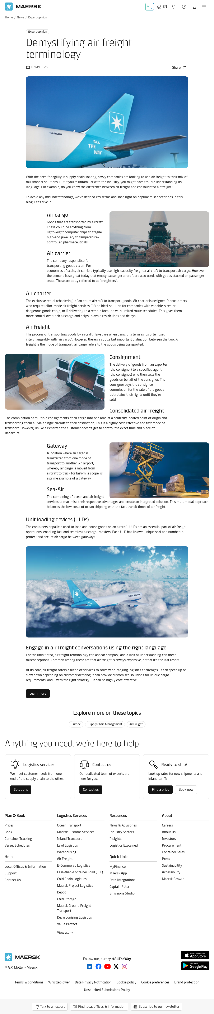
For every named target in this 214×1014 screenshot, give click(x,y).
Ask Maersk (149, 7)
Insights (115, 839)
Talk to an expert (52, 1007)
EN (165, 7)
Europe (76, 724)
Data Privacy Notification (93, 982)
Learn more (37, 693)
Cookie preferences (155, 982)
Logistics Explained (124, 845)
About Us (169, 832)
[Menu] (204, 6)
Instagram (124, 966)
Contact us (91, 790)
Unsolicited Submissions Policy (107, 990)
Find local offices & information (101, 1007)
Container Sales (173, 852)
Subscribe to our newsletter (159, 1007)
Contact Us (13, 880)
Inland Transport (69, 839)
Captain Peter (119, 887)
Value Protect (67, 924)
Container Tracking (18, 839)
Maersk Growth (173, 879)
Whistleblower (59, 982)
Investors (169, 839)
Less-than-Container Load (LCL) (80, 872)
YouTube (107, 966)
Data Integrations (122, 880)
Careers (167, 825)
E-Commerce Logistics (73, 865)
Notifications (174, 4)
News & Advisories (123, 825)
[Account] (194, 6)
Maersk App (118, 873)
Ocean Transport (69, 825)
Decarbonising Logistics (74, 917)
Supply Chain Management (105, 724)
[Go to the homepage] (22, 960)
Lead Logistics (67, 845)
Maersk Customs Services (75, 832)
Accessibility (171, 872)
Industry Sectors (122, 832)
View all (63, 932)
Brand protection (186, 982)
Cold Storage (66, 899)
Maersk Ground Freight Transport (74, 908)
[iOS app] (195, 955)
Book (8, 832)
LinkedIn (89, 966)
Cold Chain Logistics (72, 879)
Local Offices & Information (25, 867)
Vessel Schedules (17, 845)
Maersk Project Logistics (75, 886)
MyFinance (118, 867)
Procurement (171, 845)
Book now (186, 790)
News (20, 17)
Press (166, 859)
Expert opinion (37, 17)
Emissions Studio (122, 893)
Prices (9, 825)
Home (9, 17)
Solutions (21, 790)
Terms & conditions (29, 982)
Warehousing (66, 852)
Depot (61, 892)
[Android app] (195, 965)
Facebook (99, 966)
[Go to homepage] (23, 7)
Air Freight (136, 724)
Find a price (160, 790)
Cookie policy (126, 982)
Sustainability (172, 865)
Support (184, 6)
